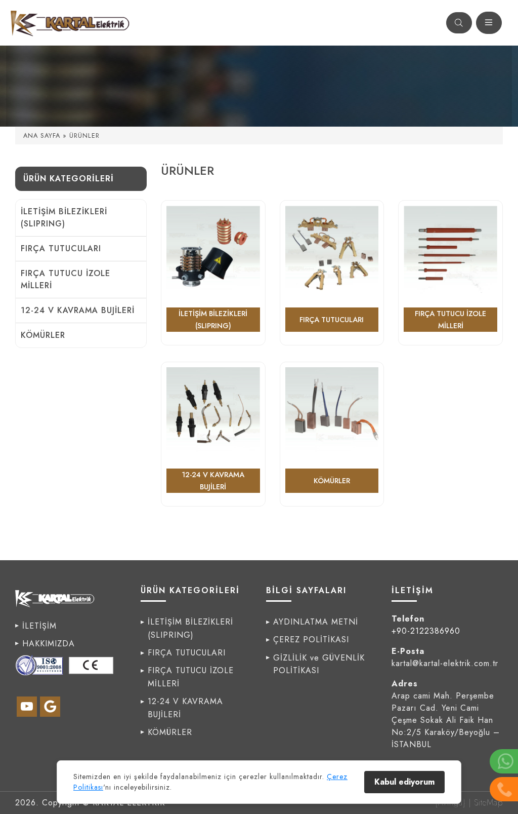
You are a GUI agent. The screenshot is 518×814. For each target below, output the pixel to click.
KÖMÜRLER (43, 335)
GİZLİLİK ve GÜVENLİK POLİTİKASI (319, 664)
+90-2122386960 (426, 631)
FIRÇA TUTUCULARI (61, 248)
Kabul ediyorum (404, 782)
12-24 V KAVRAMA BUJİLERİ (78, 310)
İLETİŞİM (39, 626)
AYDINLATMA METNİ (315, 622)
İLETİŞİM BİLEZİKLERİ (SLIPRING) (64, 217)
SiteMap (488, 802)
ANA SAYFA (41, 135)
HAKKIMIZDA (48, 643)
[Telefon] (504, 789)
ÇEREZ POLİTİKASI (311, 639)
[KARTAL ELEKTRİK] (71, 23)
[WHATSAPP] (504, 761)
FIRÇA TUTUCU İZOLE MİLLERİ (65, 279)
